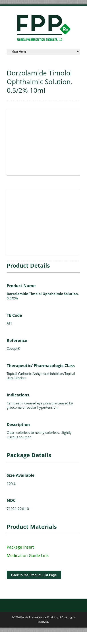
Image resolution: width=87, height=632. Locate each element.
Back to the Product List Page (34, 575)
